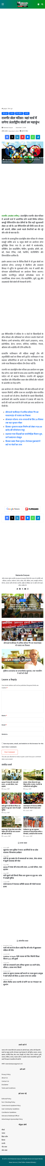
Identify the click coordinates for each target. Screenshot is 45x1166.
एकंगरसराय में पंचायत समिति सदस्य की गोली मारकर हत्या (32, 807)
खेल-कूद (10, 109)
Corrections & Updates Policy (11, 1105)
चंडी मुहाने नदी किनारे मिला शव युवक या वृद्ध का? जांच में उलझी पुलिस (11, 808)
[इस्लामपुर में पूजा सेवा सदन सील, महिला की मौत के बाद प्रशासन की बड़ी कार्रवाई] (12, 821)
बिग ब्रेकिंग (19, 113)
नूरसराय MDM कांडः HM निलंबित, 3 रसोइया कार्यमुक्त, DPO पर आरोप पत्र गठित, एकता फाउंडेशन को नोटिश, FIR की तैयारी (22, 608)
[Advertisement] (22, 33)
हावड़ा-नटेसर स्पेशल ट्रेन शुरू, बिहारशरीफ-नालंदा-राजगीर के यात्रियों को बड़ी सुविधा (32, 784)
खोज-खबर (4, 1150)
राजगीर (26, 113)
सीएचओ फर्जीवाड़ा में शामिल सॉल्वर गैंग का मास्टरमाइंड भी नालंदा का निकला (22, 414)
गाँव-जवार (4, 1147)
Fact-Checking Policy (8, 1102)
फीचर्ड (3, 1130)
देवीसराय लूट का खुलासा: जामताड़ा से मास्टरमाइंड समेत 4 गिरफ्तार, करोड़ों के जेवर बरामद (32, 831)
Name (4, 716)
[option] (22, 606)
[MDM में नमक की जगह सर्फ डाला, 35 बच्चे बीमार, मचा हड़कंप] (12, 774)
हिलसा (3, 1140)
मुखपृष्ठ (5, 109)
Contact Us (5, 1081)
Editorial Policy (6, 1099)
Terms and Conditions (8, 1088)
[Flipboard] (32, 509)
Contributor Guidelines (9, 1112)
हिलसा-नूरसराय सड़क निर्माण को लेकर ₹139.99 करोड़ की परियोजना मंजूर (23, 428)
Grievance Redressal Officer (10, 1116)
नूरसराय (23, 600)
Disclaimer (5, 1085)
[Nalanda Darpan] (22, 4)
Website (5, 734)
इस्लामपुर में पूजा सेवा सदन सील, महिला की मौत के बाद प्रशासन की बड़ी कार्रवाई (12, 831)
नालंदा (11, 113)
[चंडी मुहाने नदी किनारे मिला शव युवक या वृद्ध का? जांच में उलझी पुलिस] (12, 798)
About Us (5, 1078)
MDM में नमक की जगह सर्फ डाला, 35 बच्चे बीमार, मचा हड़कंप (10, 784)
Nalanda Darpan (8, 128)
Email (4, 725)
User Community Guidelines (10, 1109)
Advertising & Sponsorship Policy (12, 1119)
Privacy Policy (6, 1074)
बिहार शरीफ (5, 1137)
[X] (22, 589)
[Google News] (13, 509)
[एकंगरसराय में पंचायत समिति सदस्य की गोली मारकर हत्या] (33, 798)
